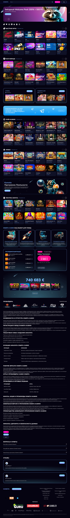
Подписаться (61, 110)
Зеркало (6, 437)
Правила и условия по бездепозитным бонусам (46, 489)
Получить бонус (8, 14)
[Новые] (14, 24)
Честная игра (60, 495)
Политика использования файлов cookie (60, 491)
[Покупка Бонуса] (17, 24)
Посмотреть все (20, 28)
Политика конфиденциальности (60, 493)
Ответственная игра (46, 495)
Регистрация (6, 434)
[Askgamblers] (33, 505)
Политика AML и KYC (46, 493)
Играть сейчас (29, 91)
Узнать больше (7, 190)
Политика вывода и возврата (60, 488)
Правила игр (46, 497)
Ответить (62, 462)
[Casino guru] (18, 506)
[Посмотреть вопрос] (66, 448)
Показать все (35, 293)
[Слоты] (6, 24)
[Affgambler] (50, 505)
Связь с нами (46, 498)
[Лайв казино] (9, 24)
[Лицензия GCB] (11, 498)
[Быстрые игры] (4, 24)
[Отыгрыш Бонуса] (19, 24)
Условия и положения (60, 497)
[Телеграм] (17, 498)
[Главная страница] (6, 489)
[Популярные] (11, 24)
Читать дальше (41, 267)
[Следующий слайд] (9, 19)
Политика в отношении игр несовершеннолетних (46, 491)
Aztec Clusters (11, 254)
